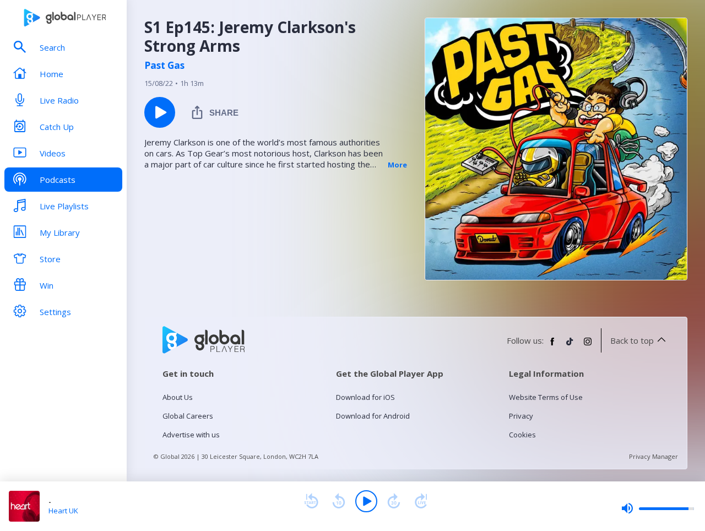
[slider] (658, 508)
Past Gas (164, 65)
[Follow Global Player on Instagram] (587, 346)
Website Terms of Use (546, 397)
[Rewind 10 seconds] (339, 501)
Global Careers (187, 416)
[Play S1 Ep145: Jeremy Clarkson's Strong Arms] (159, 112)
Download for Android (373, 416)
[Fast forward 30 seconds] (394, 501)
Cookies (522, 435)
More (397, 165)
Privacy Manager (653, 456)
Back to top (632, 340)
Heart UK (63, 511)
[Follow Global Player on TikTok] (570, 346)
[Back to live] (421, 501)
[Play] (366, 501)
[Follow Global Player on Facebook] (552, 346)
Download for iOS (365, 397)
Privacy (521, 416)
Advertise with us (191, 435)
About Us (177, 397)
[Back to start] (311, 501)
